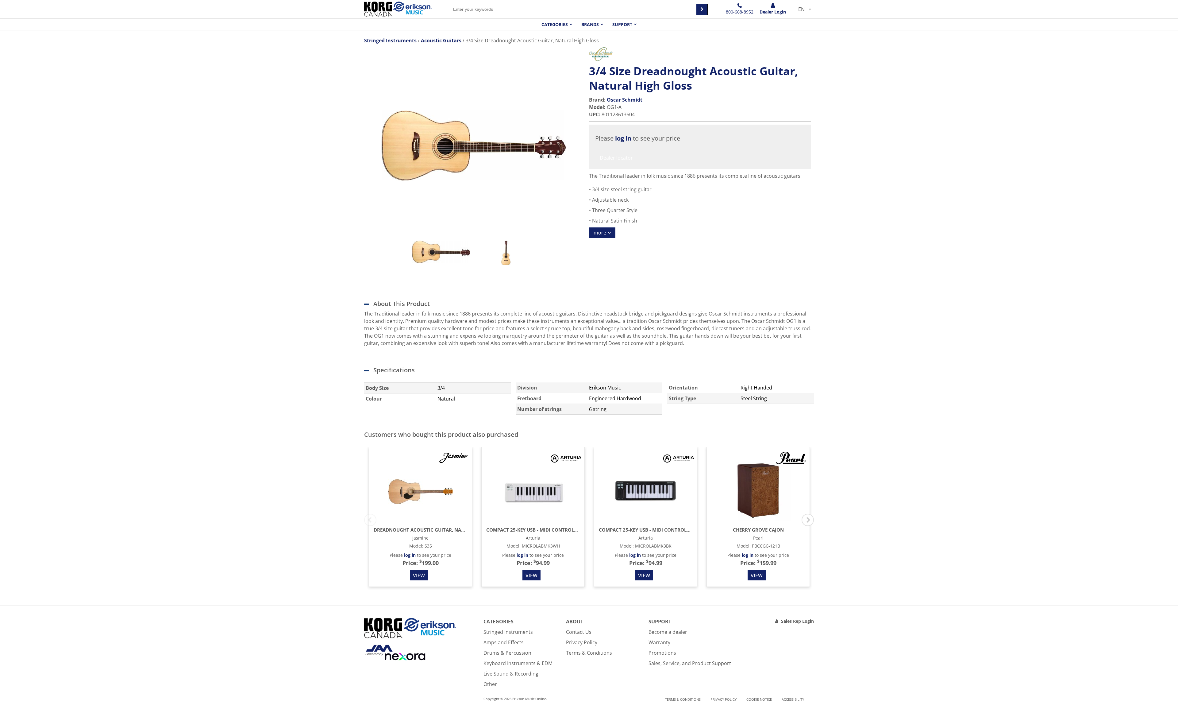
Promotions (662, 652)
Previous (370, 520)
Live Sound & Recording (510, 673)
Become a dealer (668, 632)
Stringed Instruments (508, 632)
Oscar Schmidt (624, 99)
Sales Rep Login (797, 621)
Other (490, 684)
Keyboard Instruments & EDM (517, 663)
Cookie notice (759, 699)
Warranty (659, 642)
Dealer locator (616, 157)
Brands (590, 24)
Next (808, 520)
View (419, 575)
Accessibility (793, 699)
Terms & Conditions (589, 652)
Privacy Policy (581, 642)
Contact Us (578, 632)
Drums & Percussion (507, 652)
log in (623, 138)
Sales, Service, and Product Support (690, 663)
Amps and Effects (503, 642)
